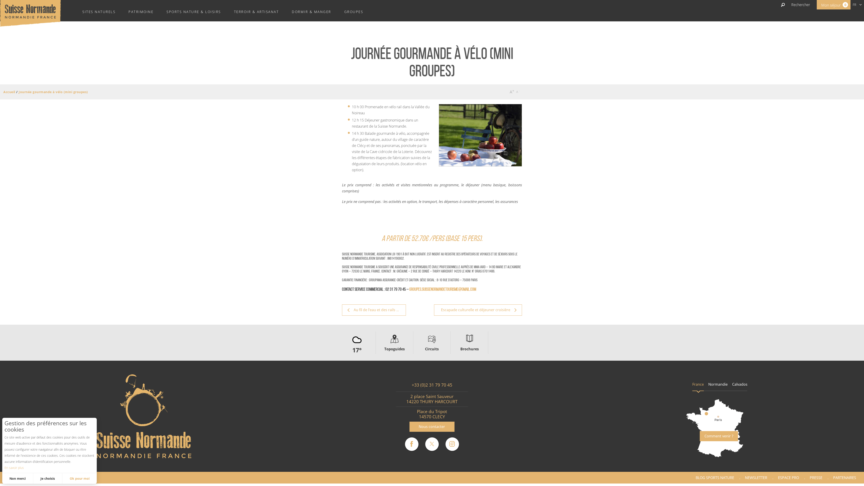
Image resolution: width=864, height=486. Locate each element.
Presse (816, 477)
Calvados (739, 384)
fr (854, 4)
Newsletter (756, 477)
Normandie (718, 384)
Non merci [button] (17, 478)
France (698, 384)
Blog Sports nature (715, 477)
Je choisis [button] (47, 478)
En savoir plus (14, 468)
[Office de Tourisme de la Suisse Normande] (30, 12)
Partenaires (844, 477)
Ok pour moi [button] (80, 478)
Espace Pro (788, 477)
